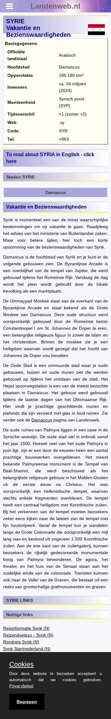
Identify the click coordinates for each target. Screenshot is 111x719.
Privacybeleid (21, 686)
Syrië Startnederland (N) (27, 648)
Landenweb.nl (55, 6)
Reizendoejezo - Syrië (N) (28, 635)
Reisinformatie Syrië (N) (26, 628)
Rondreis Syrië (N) (21, 641)
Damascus (55, 192)
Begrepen (27, 701)
